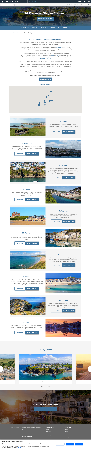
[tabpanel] (45, 369)
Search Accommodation (45, 18)
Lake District (49, 435)
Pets (65, 435)
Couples (66, 431)
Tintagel (49, 58)
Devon (47, 433)
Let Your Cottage (79, 1)
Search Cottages (45, 79)
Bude (56, 49)
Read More (56, 131)
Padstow (32, 49)
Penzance (42, 58)
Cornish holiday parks (38, 63)
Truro (52, 55)
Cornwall (19, 33)
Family (66, 433)
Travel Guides (69, 4)
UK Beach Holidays (69, 438)
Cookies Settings (60, 444)
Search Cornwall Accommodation (45, 409)
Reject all (70, 444)
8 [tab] (49, 386)
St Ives (58, 55)
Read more (56, 221)
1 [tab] (41, 386)
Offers (89, 4)
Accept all (79, 444)
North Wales (48, 438)
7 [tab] (48, 386)
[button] (50, 101)
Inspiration (12, 33)
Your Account (87, 1)
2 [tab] (42, 386)
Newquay (58, 47)
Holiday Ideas (76, 4)
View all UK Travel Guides (27, 436)
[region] (45, 444)
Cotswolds (48, 431)
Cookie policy (20, 447)
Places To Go (83, 4)
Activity (66, 429)
